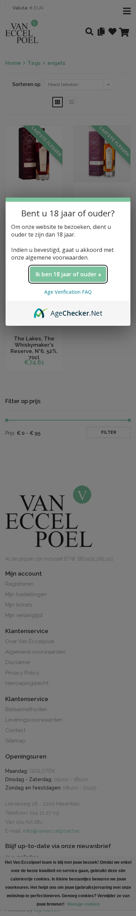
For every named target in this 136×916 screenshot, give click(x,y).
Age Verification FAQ (68, 291)
